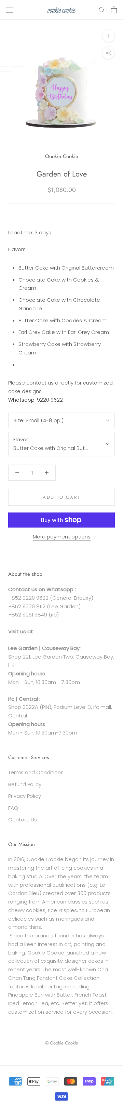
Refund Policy (24, 784)
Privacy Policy (24, 796)
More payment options (62, 536)
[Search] (102, 10)
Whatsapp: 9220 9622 (35, 399)
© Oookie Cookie (61, 1043)
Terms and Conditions (36, 772)
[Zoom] (108, 36)
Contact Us (22, 819)
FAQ (13, 807)
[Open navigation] (9, 9)
